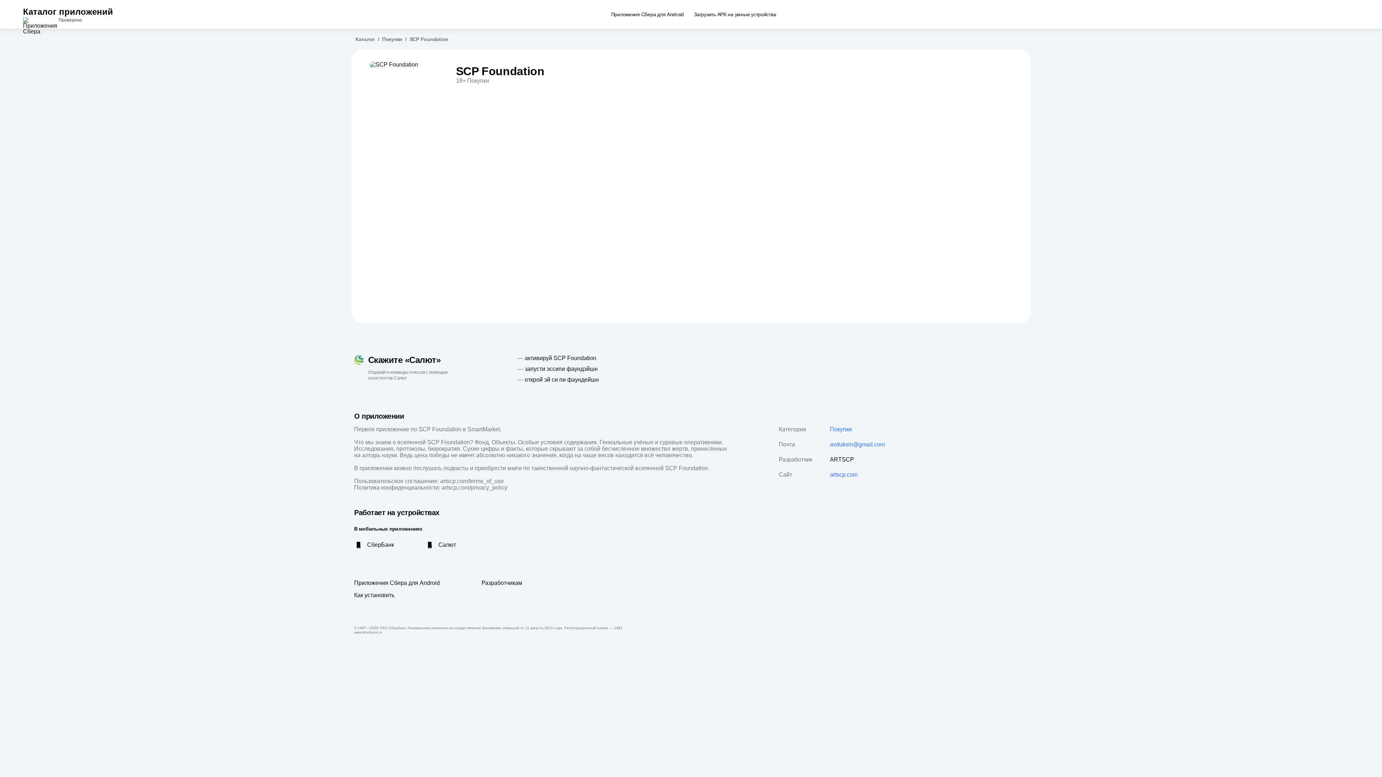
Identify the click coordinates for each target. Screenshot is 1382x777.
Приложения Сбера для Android (397, 583)
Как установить (374, 595)
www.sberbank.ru (368, 632)
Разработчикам (502, 583)
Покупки (392, 39)
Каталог (365, 39)
